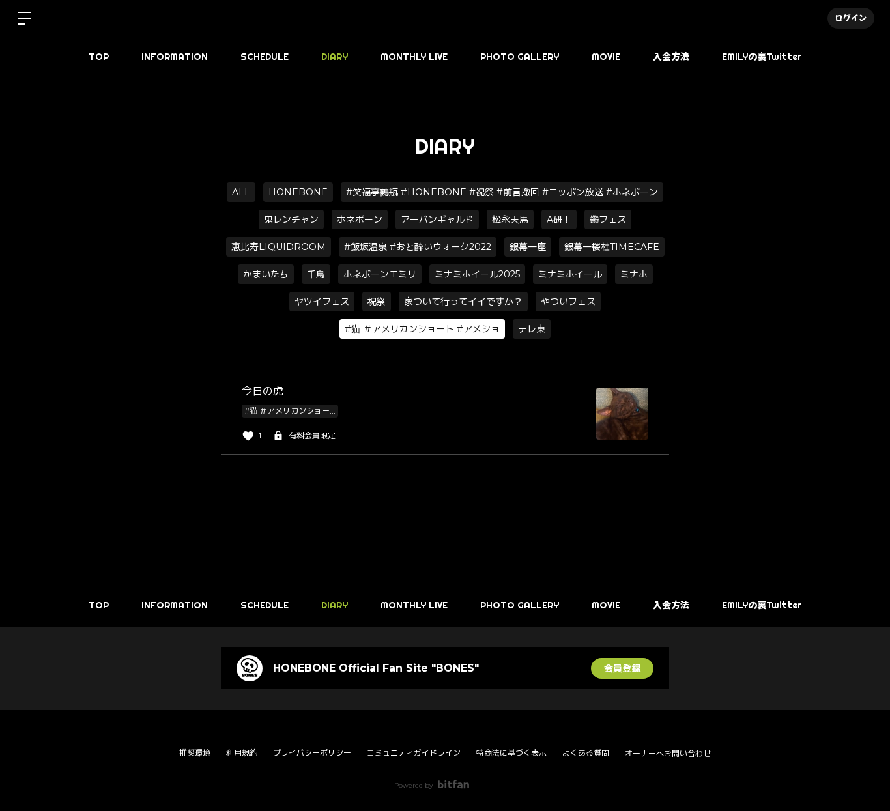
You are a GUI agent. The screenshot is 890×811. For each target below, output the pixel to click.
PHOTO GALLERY (519, 57)
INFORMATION (174, 57)
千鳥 (316, 274)
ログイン (851, 18)
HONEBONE (298, 192)
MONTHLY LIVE (414, 57)
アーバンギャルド (437, 219)
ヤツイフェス (321, 301)
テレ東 (531, 329)
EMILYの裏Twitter (762, 57)
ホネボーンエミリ (379, 274)
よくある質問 (585, 753)
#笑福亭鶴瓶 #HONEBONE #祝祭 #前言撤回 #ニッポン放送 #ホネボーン (502, 192)
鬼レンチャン (291, 219)
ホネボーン (359, 219)
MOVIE (606, 57)
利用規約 (241, 753)
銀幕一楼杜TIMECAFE (611, 247)
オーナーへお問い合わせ (668, 754)
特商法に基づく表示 (511, 753)
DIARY (334, 57)
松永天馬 (510, 219)
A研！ (559, 219)
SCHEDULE (264, 57)
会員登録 (622, 668)
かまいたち (266, 274)
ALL (241, 192)
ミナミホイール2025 (477, 274)
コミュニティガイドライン (414, 753)
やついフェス (568, 301)
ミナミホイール (570, 274)
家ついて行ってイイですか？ (463, 301)
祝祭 (376, 301)
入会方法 (671, 57)
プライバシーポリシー (312, 753)
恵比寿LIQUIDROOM (278, 247)
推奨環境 (194, 753)
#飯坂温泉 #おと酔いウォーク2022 (417, 247)
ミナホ (634, 274)
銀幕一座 (528, 247)
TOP (99, 57)
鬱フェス (608, 219)
